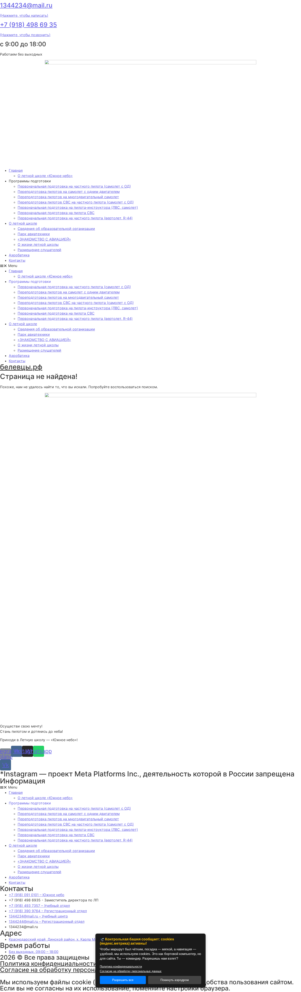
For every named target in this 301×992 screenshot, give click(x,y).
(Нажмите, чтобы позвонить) (25, 35)
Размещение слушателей (39, 250)
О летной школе (23, 223)
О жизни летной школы (38, 244)
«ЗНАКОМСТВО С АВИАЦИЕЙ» (44, 239)
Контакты (17, 260)
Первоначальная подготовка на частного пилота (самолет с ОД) (74, 186)
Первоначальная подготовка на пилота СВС (56, 213)
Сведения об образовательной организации (56, 228)
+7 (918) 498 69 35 (28, 24)
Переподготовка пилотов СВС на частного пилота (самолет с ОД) (76, 202)
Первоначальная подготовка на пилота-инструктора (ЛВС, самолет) (78, 207)
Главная (16, 170)
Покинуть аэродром (174, 980)
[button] (150, 265)
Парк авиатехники (34, 234)
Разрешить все (123, 980)
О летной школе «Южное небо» (45, 175)
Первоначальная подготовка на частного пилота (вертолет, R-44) (75, 218)
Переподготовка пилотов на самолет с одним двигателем (69, 191)
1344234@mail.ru (26, 5)
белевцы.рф (21, 367)
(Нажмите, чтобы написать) (24, 15)
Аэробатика (19, 255)
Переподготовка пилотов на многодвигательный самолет (68, 197)
